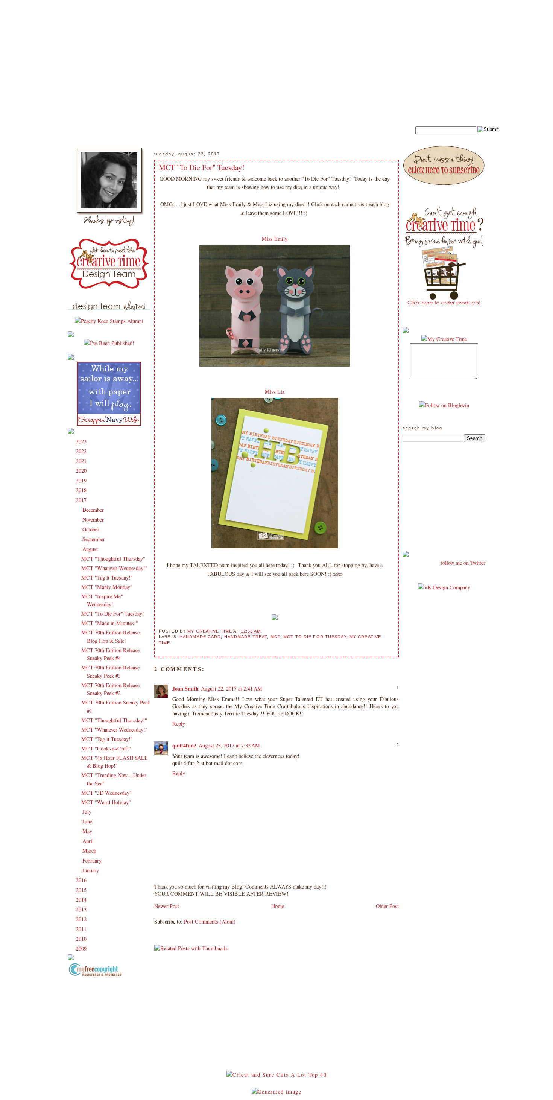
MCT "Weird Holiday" (106, 802)
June (88, 821)
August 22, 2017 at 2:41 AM (231, 688)
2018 (82, 490)
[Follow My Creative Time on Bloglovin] (444, 405)
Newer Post (166, 906)
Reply (178, 723)
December (93, 509)
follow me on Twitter (463, 562)
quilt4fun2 (184, 745)
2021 (82, 460)
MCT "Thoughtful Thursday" (113, 558)
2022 (82, 451)
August (90, 548)
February (92, 860)
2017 (82, 500)
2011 (82, 929)
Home (277, 906)
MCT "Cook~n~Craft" (106, 748)
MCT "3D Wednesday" (106, 792)
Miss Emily (274, 238)
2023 (82, 441)
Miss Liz (274, 391)
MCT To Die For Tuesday (314, 636)
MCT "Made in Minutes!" (109, 623)
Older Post (387, 906)
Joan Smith (185, 688)
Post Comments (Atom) (209, 921)
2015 (82, 889)
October (91, 529)
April (88, 840)
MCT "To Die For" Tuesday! (112, 613)
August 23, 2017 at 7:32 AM (229, 745)
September (94, 539)
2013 (82, 909)
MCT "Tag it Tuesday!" (107, 577)
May (88, 831)
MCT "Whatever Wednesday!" (114, 568)
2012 (82, 919)
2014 (82, 899)
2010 (82, 938)
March (90, 850)
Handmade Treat (245, 636)
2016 (82, 880)
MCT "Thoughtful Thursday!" (114, 720)
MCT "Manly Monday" (106, 586)
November (93, 519)
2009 (82, 948)
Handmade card (200, 636)
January (91, 870)
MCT (275, 636)
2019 (82, 480)
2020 (82, 470)
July (87, 811)
